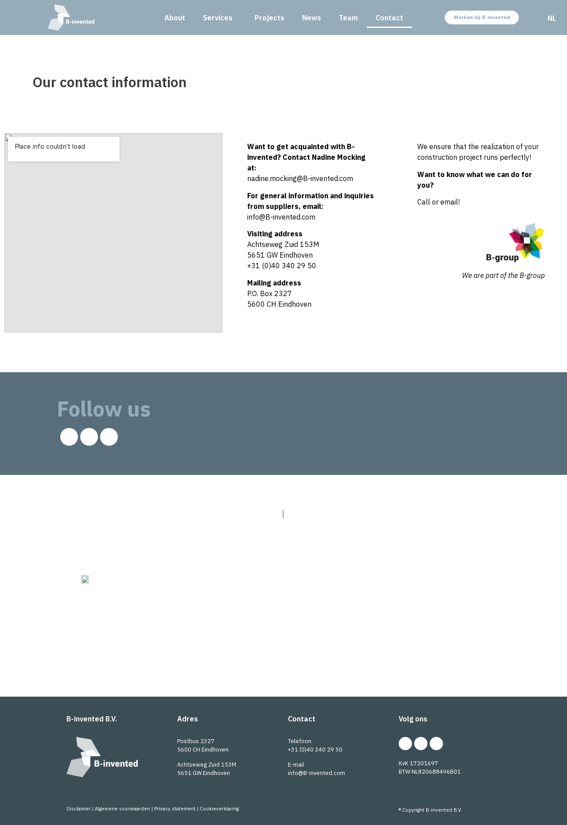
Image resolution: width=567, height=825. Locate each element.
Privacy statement (175, 809)
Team (348, 17)
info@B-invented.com (316, 773)
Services (218, 17)
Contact (389, 17)
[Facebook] (109, 437)
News (311, 17)
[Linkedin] (69, 437)
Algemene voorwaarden (122, 809)
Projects (269, 17)
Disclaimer (78, 809)
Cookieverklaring (219, 809)
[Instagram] (89, 437)
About (174, 17)
